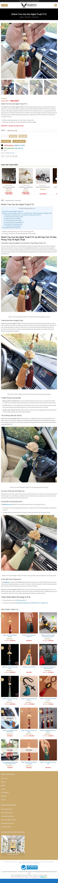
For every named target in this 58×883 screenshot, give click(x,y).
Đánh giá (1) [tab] (18, 200)
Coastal (3, 799)
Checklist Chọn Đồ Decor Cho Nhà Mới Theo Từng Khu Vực (31, 603)
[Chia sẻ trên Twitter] (8, 156)
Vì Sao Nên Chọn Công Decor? (12, 226)
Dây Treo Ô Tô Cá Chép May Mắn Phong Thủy (48, 667)
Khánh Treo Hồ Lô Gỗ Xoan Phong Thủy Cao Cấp (48, 635)
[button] (4, 5)
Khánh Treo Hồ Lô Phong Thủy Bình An (48, 731)
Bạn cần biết (14, 861)
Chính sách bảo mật (6, 812)
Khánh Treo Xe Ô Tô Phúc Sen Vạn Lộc (9, 699)
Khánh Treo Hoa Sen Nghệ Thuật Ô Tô (12, 211)
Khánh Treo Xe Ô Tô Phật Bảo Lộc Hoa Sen (29, 762)
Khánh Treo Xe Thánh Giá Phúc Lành (48, 762)
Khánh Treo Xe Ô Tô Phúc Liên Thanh (10, 667)
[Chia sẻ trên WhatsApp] (2, 156)
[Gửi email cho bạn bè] (10, 156)
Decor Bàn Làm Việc (24, 863)
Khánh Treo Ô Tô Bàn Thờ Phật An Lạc (48, 699)
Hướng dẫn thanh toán (7, 816)
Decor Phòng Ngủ (49, 861)
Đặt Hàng (13, 136)
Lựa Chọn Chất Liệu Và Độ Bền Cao (14, 222)
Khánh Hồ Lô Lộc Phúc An (29, 667)
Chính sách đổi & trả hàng (8, 820)
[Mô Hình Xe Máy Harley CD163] (43, 176)
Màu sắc (3, 130)
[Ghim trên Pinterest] (13, 156)
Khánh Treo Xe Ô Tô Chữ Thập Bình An (29, 699)
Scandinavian (5, 792)
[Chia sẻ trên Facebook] (5, 156)
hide (34, 208)
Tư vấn (20, 861)
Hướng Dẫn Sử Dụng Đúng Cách (13, 224)
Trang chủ (22, 17)
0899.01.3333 (19, 145)
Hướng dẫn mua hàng (7, 823)
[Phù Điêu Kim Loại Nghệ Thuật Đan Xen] (26, 176)
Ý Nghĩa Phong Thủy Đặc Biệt (12, 218)
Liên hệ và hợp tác (6, 827)
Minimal (3, 785)
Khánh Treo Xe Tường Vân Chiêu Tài (29, 635)
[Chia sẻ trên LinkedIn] (16, 156)
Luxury (3, 789)
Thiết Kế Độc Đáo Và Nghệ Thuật (13, 217)
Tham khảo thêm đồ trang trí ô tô (11, 227)
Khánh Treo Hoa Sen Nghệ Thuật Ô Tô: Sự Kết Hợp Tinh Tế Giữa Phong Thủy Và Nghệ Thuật (27, 213)
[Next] (54, 50)
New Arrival (4, 778)
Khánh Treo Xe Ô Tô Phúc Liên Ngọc (29, 731)
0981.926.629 (19, 148)
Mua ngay (23, 136)
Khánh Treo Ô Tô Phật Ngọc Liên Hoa (10, 635)
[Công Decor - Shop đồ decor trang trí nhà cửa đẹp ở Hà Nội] (29, 5)
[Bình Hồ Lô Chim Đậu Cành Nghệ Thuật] (9, 176)
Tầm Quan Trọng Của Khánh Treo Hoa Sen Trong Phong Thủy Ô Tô (22, 215)
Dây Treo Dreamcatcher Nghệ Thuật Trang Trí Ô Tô (9, 762)
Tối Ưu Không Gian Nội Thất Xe (13, 220)
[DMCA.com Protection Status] (43, 877)
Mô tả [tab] (2, 200)
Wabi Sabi (4, 796)
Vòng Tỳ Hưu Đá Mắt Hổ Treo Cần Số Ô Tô (10, 731)
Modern (3, 782)
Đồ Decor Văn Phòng (28, 861)
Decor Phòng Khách (35, 863)
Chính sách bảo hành (7, 809)
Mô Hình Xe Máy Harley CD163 (43, 187)
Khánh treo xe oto (35, 17)
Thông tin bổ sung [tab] (9, 200)
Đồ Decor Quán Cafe (39, 861)
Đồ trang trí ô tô (28, 17)
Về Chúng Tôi (7, 861)
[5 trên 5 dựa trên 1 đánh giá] (29, 98)
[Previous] (4, 50)
